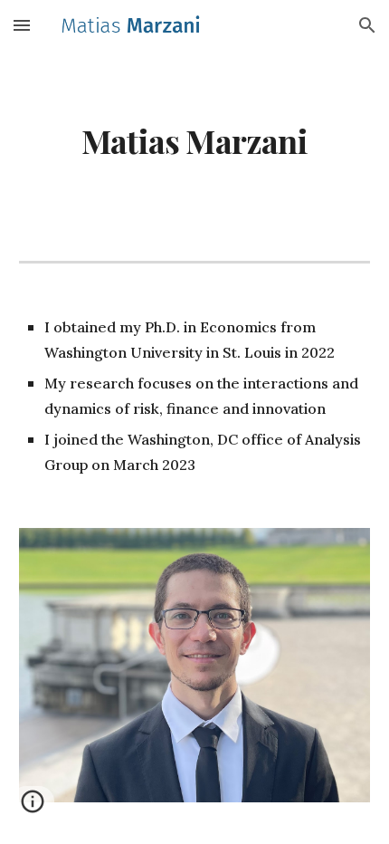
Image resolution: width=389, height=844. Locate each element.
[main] (195, 141)
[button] (21, 25)
